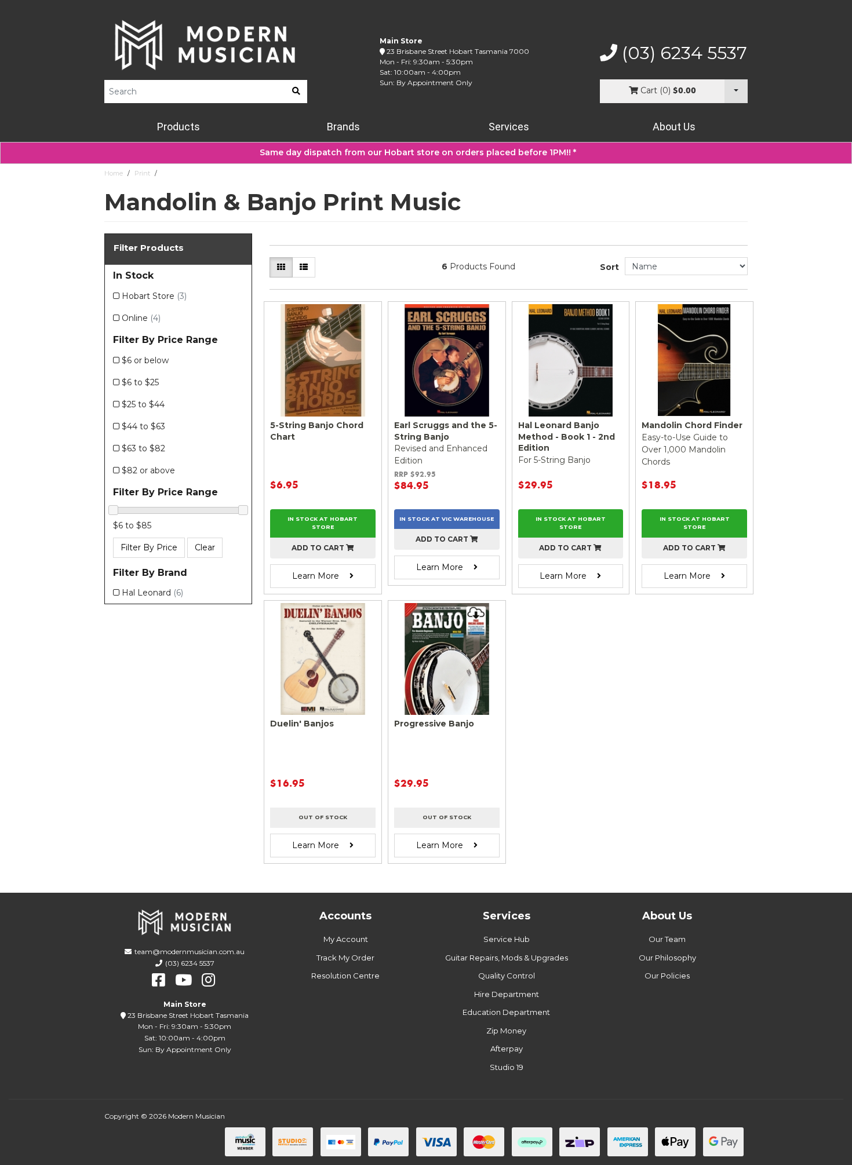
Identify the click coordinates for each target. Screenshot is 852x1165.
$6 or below (145, 360)
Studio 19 (506, 1067)
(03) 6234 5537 (682, 53)
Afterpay (506, 1048)
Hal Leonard (152, 592)
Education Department (506, 1012)
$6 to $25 (140, 382)
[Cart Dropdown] (736, 91)
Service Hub (506, 939)
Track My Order (345, 957)
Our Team (667, 939)
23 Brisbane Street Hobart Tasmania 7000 (458, 51)
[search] (296, 91)
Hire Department (506, 994)
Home (113, 173)
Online (141, 318)
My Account (345, 939)
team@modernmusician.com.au (189, 951)
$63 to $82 (143, 448)
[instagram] (208, 980)
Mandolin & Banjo (189, 173)
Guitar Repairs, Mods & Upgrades (506, 957)
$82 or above (148, 470)
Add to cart (319, 547)
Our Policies (667, 975)
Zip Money (506, 1030)
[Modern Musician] (205, 45)
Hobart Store (154, 296)
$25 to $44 (143, 404)
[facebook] (158, 980)
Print (142, 173)
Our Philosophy (667, 957)
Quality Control (506, 975)
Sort (609, 267)
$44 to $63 (143, 426)
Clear (205, 547)
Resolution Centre (345, 975)
